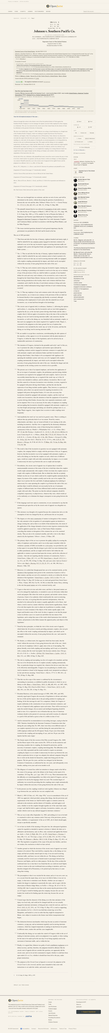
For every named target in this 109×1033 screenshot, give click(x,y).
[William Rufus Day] (75, 216)
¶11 (16, 369)
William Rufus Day (83, 215)
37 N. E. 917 (52, 434)
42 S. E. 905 (59, 432)
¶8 (16, 306)
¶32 (16, 826)
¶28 (16, 769)
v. (23, 442)
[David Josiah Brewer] (75, 185)
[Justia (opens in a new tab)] (28, 1016)
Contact (33, 1028)
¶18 (16, 540)
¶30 (16, 795)
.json (20, 985)
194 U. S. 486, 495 (47, 684)
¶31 (16, 814)
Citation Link (83, 132)
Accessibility (24, 1028)
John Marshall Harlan (83, 197)
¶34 (16, 875)
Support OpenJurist (89, 1012)
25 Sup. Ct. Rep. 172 (54, 839)
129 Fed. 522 (40, 653)
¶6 (16, 267)
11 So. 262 (44, 437)
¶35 (16, 899)
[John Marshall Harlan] (75, 198)
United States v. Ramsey (60, 74)
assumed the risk (39, 297)
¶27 (16, 739)
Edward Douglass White (84, 188)
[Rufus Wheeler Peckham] (75, 211)
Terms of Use (63, 1028)
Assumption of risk (79, 278)
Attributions (54, 1028)
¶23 (16, 659)
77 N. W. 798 (21, 445)
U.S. (29, 18)
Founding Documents (54, 1017)
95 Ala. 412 (36, 437)
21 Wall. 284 (34, 834)
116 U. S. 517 (26, 907)
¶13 (16, 448)
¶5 (16, 253)
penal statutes (31, 585)
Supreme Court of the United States (54, 42)
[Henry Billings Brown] (75, 193)
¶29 (16, 788)
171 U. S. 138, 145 (26, 205)
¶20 (16, 589)
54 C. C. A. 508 (30, 163)
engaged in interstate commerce (83, 287)
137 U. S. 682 (47, 837)
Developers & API (81, 1002)
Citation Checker (53, 1022)
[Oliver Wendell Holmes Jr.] (75, 207)
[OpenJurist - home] (54, 6)
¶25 (16, 693)
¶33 (16, 848)
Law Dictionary (52, 1006)
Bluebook (92, 132)
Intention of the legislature (81, 289)
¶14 (16, 465)
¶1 (16, 197)
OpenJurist (16, 18)
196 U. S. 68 (43, 839)
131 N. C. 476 (49, 432)
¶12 (16, 416)
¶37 (16, 933)
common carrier (38, 242)
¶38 (16, 945)
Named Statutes (52, 1015)
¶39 (16, 961)
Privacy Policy (72, 1028)
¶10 (16, 345)
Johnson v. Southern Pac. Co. (87, 161)
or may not (28, 924)
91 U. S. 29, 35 (41, 563)
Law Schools (51, 1013)
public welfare (52, 540)
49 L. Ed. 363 (54, 26)
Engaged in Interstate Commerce (27, 219)
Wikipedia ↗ (23, 58)
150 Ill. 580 (43, 434)
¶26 (16, 720)
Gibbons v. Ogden (25, 76)
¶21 (16, 626)
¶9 (16, 333)
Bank (27, 563)
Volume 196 (23, 18)
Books (48, 11)
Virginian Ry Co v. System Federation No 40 (38, 95)
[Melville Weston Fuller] (75, 180)
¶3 (16, 228)
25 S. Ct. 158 (54, 24)
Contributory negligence (80, 284)
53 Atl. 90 (24, 432)
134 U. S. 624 (54, 577)
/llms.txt (78, 1004)
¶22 (16, 640)
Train (75, 301)
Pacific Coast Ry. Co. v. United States (44, 74)
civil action (49, 545)
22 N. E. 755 (60, 439)
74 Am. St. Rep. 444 (59, 442)
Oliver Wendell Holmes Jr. (84, 206)
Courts (22, 11)
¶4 (16, 239)
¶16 (16, 511)
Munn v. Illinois (63, 76)
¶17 (16, 518)
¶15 (16, 502)
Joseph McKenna (82, 201)
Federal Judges (52, 1008)
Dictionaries (39, 11)
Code (16, 11)
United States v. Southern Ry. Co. (63, 66)
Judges (30, 11)
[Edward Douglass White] (75, 189)
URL (76, 132)
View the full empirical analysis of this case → (26, 116)
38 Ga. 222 (23, 439)
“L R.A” (37, 78)
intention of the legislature (25, 572)
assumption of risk (51, 209)
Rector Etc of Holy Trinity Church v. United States (44, 76)
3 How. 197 (30, 558)
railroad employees (50, 481)
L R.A (75, 272)
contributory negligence (57, 945)
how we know (47, 81)
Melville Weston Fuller (84, 179)
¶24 (16, 679)
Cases (10, 11)
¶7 (16, 292)
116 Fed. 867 (21, 888)
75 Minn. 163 (48, 442)
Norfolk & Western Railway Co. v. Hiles (45, 66)
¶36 (16, 921)
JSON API (79, 1007)
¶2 (16, 208)
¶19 (16, 569)
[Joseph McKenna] (75, 202)
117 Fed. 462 (39, 163)
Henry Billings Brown (83, 192)
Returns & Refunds (43, 1028)
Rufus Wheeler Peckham (85, 210)
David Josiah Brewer (83, 184)
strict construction (35, 519)
